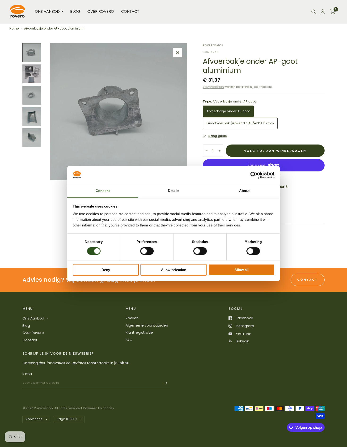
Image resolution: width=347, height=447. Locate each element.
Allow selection (173, 270)
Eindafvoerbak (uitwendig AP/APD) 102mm (240, 123)
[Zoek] (313, 11)
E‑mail (27, 373)
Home (14, 28)
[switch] (147, 251)
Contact (130, 11)
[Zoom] (177, 52)
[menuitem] (49, 11)
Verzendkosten (213, 87)
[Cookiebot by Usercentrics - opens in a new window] (254, 175)
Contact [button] (307, 279)
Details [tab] (173, 191)
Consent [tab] (103, 191)
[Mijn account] (322, 11)
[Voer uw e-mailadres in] (165, 383)
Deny (106, 270)
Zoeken (132, 317)
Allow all (241, 270)
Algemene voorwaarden (147, 325)
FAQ (129, 339)
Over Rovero (100, 11)
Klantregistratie (139, 332)
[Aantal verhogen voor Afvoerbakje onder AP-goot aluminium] (219, 151)
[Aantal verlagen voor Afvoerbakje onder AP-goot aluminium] (206, 151)
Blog (75, 11)
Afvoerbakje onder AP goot (228, 111)
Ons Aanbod (47, 11)
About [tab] (244, 191)
